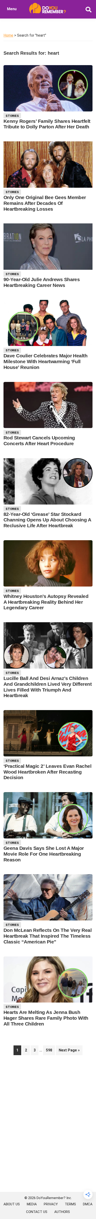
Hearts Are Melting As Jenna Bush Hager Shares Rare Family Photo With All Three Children (45, 1017)
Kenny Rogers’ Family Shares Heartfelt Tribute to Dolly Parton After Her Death (46, 124)
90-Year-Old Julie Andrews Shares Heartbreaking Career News (41, 282)
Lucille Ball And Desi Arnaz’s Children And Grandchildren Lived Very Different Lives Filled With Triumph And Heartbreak (47, 687)
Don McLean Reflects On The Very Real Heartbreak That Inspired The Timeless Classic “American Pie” (47, 935)
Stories (12, 115)
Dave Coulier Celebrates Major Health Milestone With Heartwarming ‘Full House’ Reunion (45, 361)
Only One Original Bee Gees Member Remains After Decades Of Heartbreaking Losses (44, 203)
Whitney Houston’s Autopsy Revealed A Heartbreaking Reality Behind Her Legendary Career (45, 602)
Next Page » (69, 1051)
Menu (12, 9)
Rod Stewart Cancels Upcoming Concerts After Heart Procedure (39, 440)
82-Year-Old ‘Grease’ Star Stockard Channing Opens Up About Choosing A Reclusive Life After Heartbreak (47, 519)
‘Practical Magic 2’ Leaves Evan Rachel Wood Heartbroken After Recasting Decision (47, 771)
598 (50, 1050)
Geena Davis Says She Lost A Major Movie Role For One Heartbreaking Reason (43, 853)
